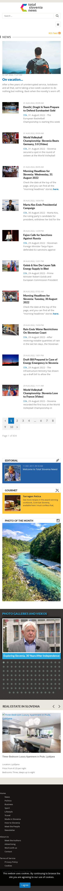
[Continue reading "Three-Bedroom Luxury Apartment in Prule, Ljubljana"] (31, 733)
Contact (8, 851)
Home (3, 793)
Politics (8, 800)
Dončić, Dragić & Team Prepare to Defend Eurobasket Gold (41, 108)
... (35, 420)
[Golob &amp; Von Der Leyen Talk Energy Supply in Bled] (10, 265)
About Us (4, 836)
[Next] (17, 427)
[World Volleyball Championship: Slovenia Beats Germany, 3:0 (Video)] (10, 138)
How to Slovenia (12, 822)
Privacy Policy (11, 862)
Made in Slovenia (13, 819)
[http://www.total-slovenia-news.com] (31, 7)
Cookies (8, 865)
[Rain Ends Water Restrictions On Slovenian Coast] (10, 329)
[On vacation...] (31, 57)
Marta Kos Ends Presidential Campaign (40, 206)
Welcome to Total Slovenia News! (40, 469)
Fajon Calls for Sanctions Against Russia (37, 236)
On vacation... (12, 79)
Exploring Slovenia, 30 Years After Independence (31, 655)
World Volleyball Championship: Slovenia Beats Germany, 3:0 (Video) (41, 140)
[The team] (10, 107)
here (55, 189)
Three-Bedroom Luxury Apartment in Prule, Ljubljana (28, 756)
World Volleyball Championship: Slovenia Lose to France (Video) (40, 393)
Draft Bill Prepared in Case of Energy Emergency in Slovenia (40, 361)
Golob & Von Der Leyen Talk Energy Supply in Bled (39, 266)
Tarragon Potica (32, 496)
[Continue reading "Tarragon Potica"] (13, 503)
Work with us (11, 847)
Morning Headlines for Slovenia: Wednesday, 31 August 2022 (38, 174)
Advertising (10, 844)
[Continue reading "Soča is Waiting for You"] (31, 561)
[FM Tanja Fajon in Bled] (10, 235)
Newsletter (10, 830)
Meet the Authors (13, 840)
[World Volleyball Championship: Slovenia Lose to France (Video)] (10, 390)
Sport (7, 808)
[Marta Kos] (10, 205)
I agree (24, 885)
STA (25, 115)
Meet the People (12, 826)
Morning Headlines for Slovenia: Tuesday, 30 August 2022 (40, 299)
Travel (7, 815)
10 (11, 427)
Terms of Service (7, 858)
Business (9, 804)
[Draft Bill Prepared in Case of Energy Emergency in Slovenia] (10, 360)
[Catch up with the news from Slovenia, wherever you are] (10, 171)
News (7, 797)
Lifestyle (9, 811)
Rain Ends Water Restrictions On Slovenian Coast (40, 330)
